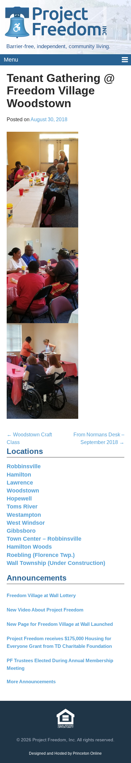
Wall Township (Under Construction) (56, 563)
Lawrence (20, 482)
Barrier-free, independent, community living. (58, 46)
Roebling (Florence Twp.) (41, 555)
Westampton (24, 515)
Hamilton (19, 474)
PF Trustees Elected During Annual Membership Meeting (60, 664)
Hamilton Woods (29, 547)
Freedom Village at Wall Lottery (41, 595)
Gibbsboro (21, 531)
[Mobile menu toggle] (65, 60)
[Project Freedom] (56, 22)
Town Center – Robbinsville (44, 539)
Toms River (22, 506)
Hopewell (19, 498)
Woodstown (23, 490)
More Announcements (31, 681)
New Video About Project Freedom (45, 609)
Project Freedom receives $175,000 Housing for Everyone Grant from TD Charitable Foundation (59, 642)
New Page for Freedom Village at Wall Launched (60, 624)
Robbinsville (24, 466)
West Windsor (26, 523)
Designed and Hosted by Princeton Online (65, 753)
